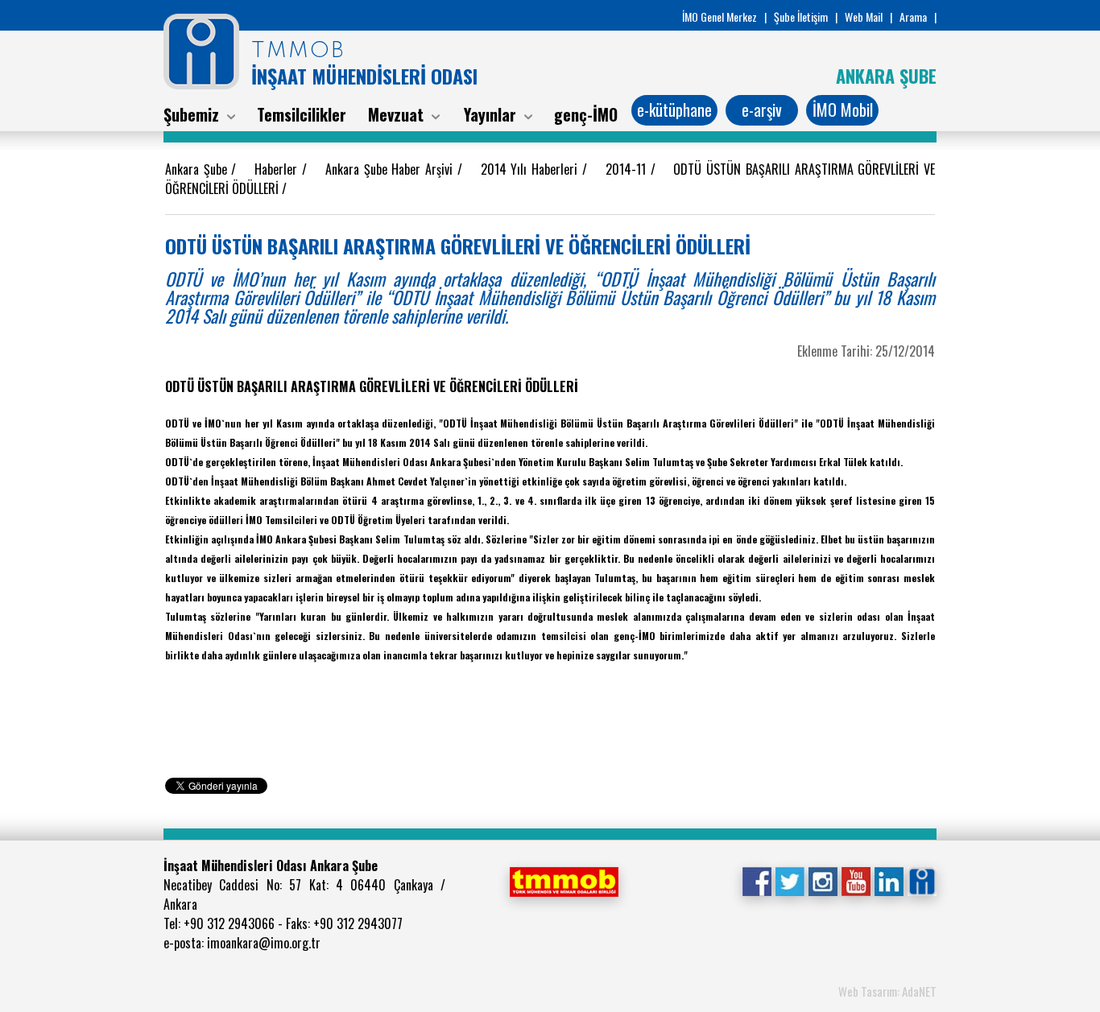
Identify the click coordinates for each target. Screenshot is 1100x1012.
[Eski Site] (922, 880)
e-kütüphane (674, 109)
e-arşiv (762, 109)
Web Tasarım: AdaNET (887, 991)
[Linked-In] (889, 880)
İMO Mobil (843, 109)
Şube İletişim (801, 16)
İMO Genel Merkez (719, 16)
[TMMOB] (563, 880)
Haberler (278, 169)
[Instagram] (822, 880)
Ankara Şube (198, 169)
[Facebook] (756, 880)
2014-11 (628, 169)
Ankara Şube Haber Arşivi (391, 169)
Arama (913, 16)
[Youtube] (855, 880)
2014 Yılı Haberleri (531, 169)
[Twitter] (789, 880)
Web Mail (864, 16)
